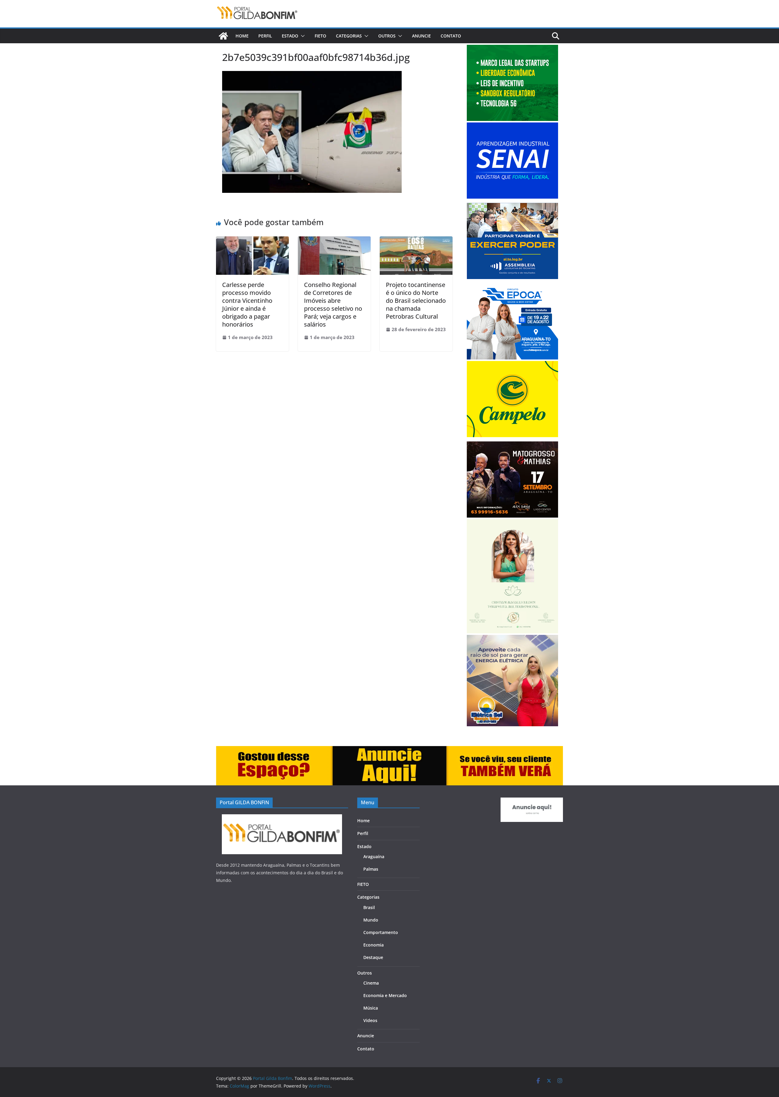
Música (370, 1008)
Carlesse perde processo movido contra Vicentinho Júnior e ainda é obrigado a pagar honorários (247, 304)
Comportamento (380, 932)
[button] (301, 36)
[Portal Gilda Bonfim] (223, 36)
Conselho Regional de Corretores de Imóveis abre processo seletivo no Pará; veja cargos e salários (333, 304)
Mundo (370, 920)
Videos (370, 1020)
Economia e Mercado (385, 995)
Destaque (373, 957)
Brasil (369, 907)
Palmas (370, 869)
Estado (290, 36)
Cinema (371, 983)
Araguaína (373, 856)
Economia (373, 945)
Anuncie (421, 36)
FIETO (320, 36)
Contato (451, 36)
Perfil (265, 36)
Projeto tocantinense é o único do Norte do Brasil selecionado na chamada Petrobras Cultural (416, 300)
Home (242, 36)
